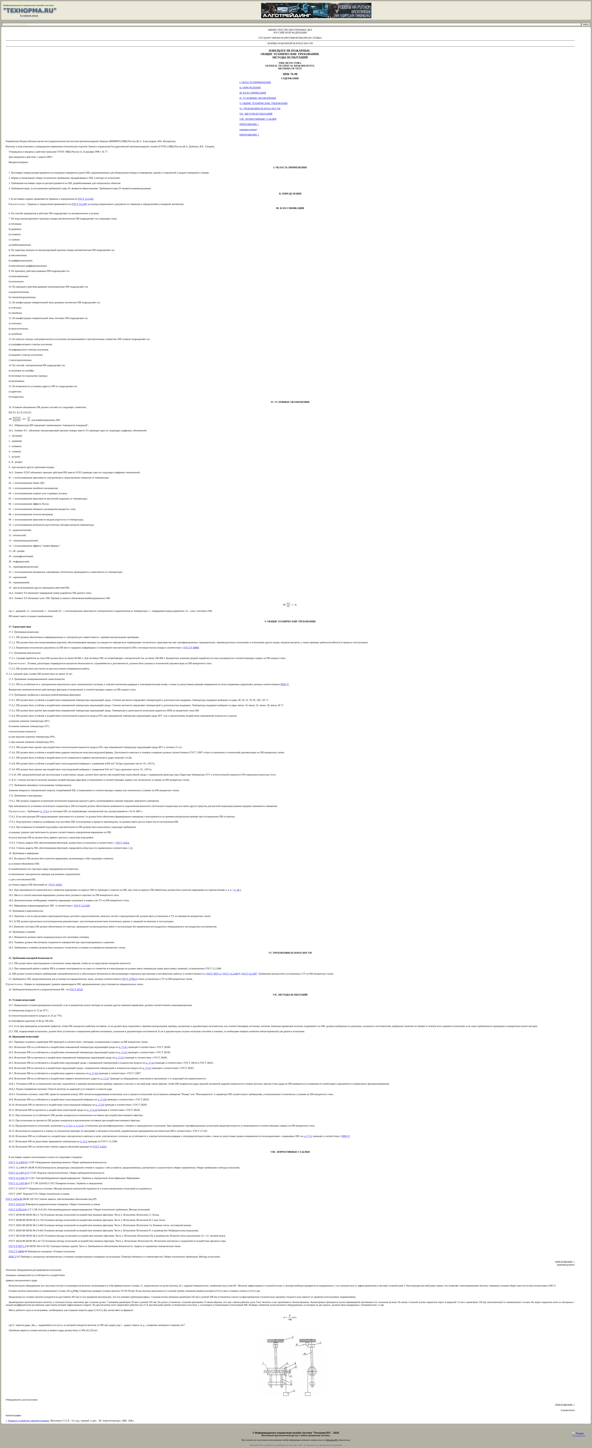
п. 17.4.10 (92, 1110)
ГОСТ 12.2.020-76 (18, 1178)
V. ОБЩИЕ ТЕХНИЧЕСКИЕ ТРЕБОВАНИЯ (263, 103)
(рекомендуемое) (248, 129)
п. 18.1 (237, 890)
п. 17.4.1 (123, 1047)
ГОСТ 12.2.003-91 (18, 1162)
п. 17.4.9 (99, 1104)
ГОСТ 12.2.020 (82, 905)
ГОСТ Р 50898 (191, 647)
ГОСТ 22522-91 (17, 1204)
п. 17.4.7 (105, 1078)
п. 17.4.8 (102, 1099)
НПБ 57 (346, 1136)
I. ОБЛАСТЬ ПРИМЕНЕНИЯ (255, 82)
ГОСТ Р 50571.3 (17, 1246)
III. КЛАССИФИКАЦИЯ (252, 93)
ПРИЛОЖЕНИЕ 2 (249, 134)
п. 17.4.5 (146, 1068)
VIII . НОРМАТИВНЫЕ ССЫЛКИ (257, 119)
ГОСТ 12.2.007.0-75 (19, 1173)
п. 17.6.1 (44, 811)
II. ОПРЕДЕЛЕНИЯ (250, 87)
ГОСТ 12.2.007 (249, 973)
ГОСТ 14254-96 (14, 1199)
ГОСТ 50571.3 (213, 973)
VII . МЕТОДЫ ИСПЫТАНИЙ (255, 113)
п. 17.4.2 (123, 1052)
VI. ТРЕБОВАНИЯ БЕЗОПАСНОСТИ (259, 108)
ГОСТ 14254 (55, 884)
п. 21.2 (83, 1141)
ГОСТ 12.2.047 (86, 199)
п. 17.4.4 (150, 1062)
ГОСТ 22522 (76, 989)
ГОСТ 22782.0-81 (18, 1209)
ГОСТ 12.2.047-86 (18, 1183)
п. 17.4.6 (93, 1073)
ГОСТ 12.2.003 (230, 973)
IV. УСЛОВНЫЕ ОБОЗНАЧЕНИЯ (257, 98)
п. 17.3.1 (308, 1136)
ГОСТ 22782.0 (129, 979)
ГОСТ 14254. (123, 842)
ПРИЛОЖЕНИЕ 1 (249, 124)
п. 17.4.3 (119, 1057)
